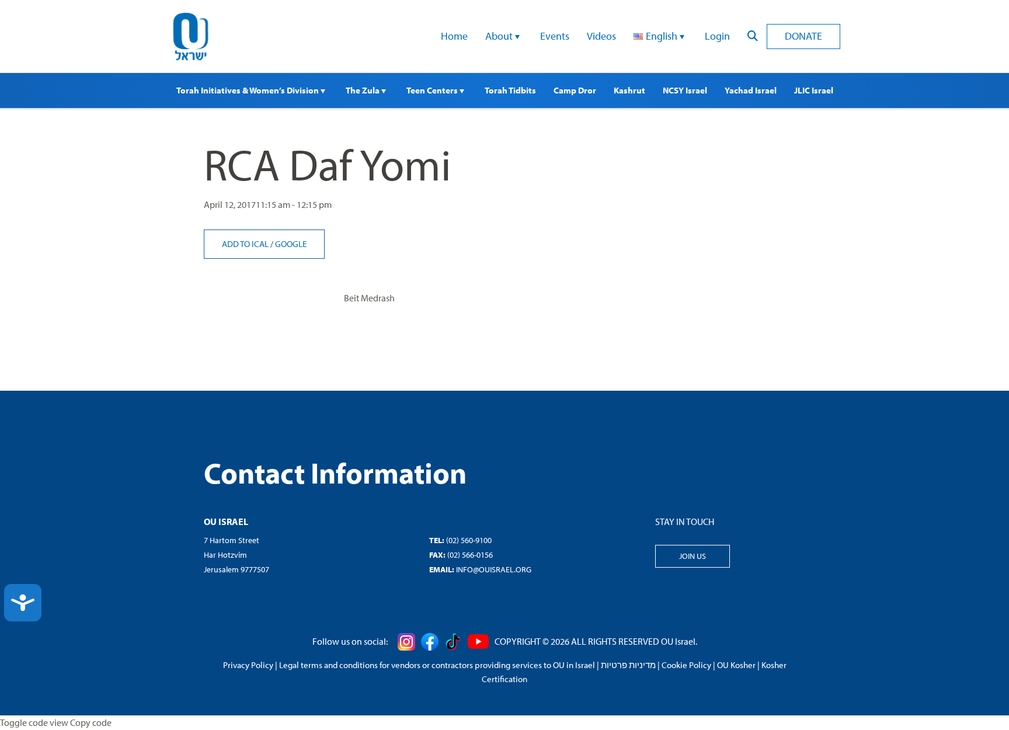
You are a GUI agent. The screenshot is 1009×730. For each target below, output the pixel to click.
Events (554, 36)
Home (454, 36)
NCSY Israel (685, 90)
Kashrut (629, 90)
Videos (601, 36)
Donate (803, 36)
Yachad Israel (751, 90)
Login (717, 36)
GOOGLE (291, 243)
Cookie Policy (686, 664)
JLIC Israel (813, 90)
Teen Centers (433, 90)
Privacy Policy (248, 664)
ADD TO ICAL (246, 243)
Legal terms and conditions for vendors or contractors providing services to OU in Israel (437, 664)
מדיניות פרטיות (628, 664)
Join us (692, 556)
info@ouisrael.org (493, 569)
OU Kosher (736, 664)
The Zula (363, 90)
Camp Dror (575, 90)
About (500, 36)
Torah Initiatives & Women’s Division (248, 90)
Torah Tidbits (510, 90)
